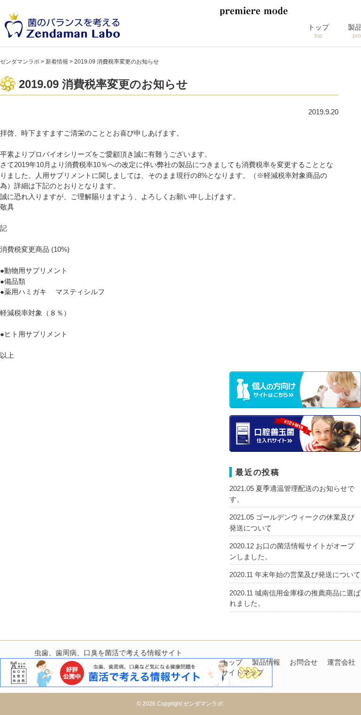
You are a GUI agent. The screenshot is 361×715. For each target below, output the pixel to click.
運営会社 (341, 662)
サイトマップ (242, 672)
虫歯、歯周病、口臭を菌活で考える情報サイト (108, 653)
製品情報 (266, 662)
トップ (318, 31)
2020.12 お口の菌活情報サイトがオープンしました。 (291, 551)
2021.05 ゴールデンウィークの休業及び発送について (291, 522)
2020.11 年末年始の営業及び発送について (295, 574)
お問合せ (304, 662)
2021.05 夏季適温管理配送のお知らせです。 (291, 493)
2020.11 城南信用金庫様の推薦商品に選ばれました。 (295, 598)
